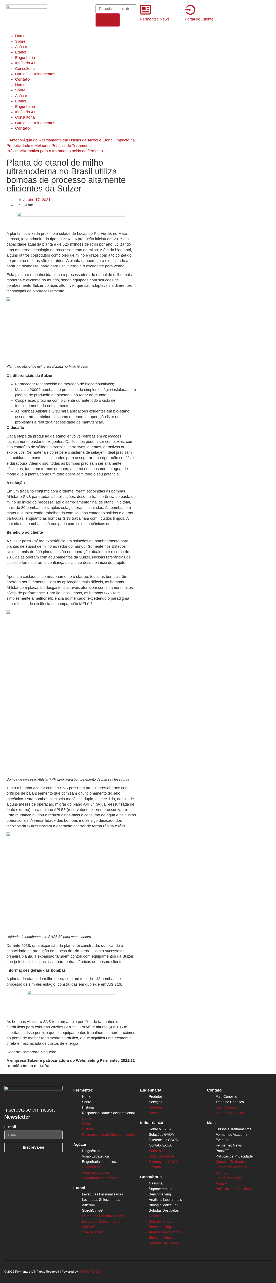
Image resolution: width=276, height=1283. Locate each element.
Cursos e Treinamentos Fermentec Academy (233, 1131)
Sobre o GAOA (160, 1129)
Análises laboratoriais (165, 1199)
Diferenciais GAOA (163, 1140)
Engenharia (25, 57)
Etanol (20, 52)
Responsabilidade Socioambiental (108, 1113)
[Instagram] (68, 9)
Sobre (20, 41)
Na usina (156, 1183)
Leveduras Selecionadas (101, 1199)
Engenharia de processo (100, 1162)
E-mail (10, 1127)
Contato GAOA (160, 1145)
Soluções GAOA (161, 1134)
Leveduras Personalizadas (102, 1194)
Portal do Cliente (199, 19)
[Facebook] (56, 9)
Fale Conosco (226, 1096)
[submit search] (108, 20)
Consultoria (25, 68)
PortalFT (222, 1151)
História (88, 1107)
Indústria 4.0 (25, 63)
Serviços (155, 1102)
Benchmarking (160, 1194)
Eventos (222, 1140)
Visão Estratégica (95, 1156)
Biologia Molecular (163, 1205)
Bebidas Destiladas (164, 1210)
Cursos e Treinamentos (35, 74)
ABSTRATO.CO (89, 1271)
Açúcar (21, 47)
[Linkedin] (80, 9)
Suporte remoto (160, 1189)
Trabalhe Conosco (230, 1102)
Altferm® (88, 1205)
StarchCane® (92, 1210)
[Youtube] (56, 22)
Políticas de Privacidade (234, 1156)
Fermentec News (154, 19)
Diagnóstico (91, 1151)
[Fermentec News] (145, 9)
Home (20, 36)
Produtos (156, 1096)
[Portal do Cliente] (190, 9)
